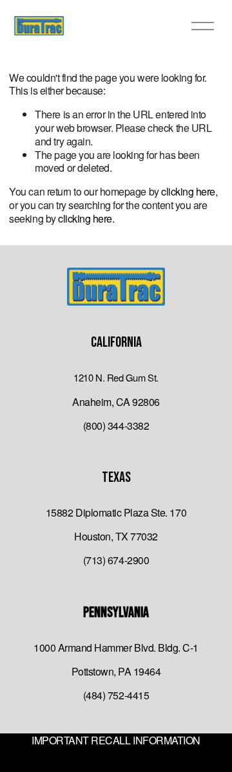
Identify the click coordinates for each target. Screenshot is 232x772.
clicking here (188, 191)
